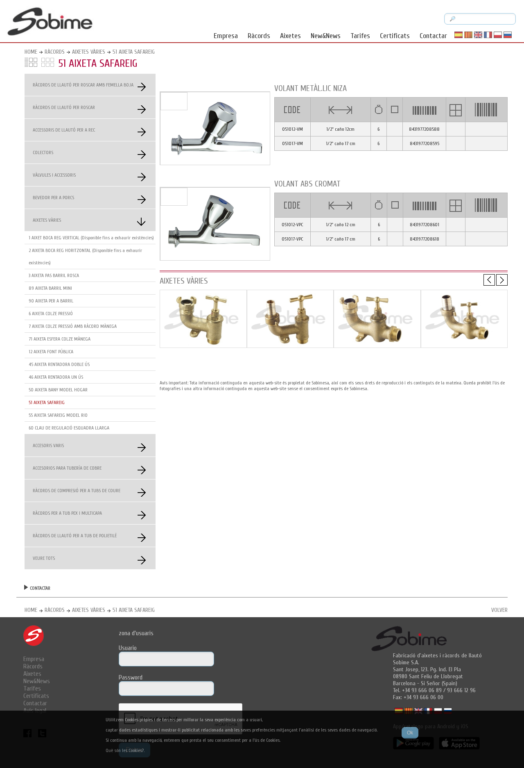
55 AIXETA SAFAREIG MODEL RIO (58, 415)
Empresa (226, 36)
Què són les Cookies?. (125, 750)
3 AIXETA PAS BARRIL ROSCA (54, 275)
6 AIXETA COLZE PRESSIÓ (51, 313)
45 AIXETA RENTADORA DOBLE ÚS (59, 364)
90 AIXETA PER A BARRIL (51, 301)
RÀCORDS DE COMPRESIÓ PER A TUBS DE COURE (76, 490)
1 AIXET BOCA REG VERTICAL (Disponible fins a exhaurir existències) (91, 238)
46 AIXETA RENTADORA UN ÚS (56, 377)
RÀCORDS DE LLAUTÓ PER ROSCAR (64, 107)
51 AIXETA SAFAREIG (134, 51)
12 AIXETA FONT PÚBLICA (51, 351)
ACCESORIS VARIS (48, 445)
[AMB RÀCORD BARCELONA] (203, 346)
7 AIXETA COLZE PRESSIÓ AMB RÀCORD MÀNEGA (73, 326)
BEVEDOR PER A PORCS (53, 197)
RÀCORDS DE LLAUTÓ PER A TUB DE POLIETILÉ (75, 536)
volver (499, 610)
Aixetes (290, 36)
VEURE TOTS (44, 558)
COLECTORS (43, 152)
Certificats (395, 36)
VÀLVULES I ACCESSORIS (54, 175)
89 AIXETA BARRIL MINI (50, 288)
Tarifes (360, 36)
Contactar (433, 36)
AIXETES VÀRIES (88, 51)
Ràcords (259, 36)
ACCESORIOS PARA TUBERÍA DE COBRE (67, 468)
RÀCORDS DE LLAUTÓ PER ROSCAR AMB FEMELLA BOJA (83, 85)
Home (31, 51)
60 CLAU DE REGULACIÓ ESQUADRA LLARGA (69, 428)
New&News (326, 36)
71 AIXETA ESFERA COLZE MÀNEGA (59, 339)
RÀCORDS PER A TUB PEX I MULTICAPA (67, 513)
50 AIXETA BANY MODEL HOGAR (58, 390)
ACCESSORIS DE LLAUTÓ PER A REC (64, 130)
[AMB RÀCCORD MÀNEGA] (290, 346)
